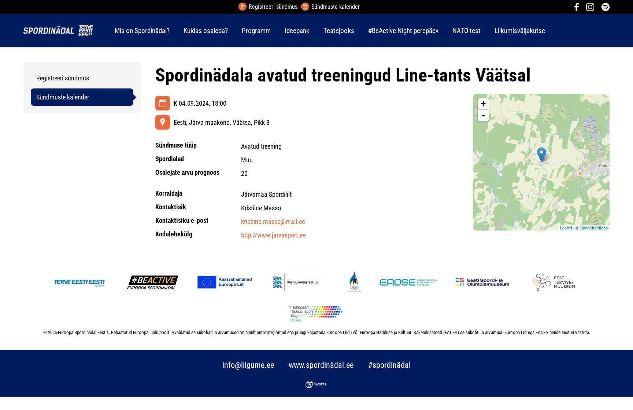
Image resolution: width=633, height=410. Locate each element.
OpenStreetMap (594, 228)
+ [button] (483, 103)
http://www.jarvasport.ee (273, 235)
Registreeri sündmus (273, 7)
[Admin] (2, 5)
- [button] (483, 115)
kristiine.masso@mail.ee (273, 221)
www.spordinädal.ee (321, 365)
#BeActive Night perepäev (403, 30)
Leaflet (566, 228)
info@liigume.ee (248, 365)
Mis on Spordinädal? (142, 30)
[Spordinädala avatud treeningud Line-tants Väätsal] (541, 154)
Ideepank (297, 30)
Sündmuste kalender (335, 7)
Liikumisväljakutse (520, 30)
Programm (256, 30)
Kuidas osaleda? (206, 30)
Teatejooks (338, 30)
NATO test (466, 30)
